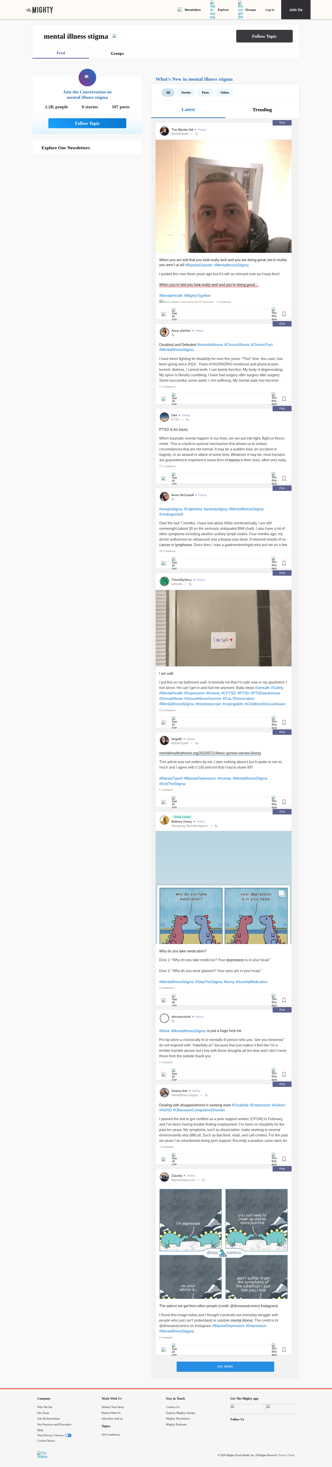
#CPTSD (228, 693)
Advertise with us (112, 1418)
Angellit (177, 739)
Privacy (282, 1455)
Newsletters (193, 9)
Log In (269, 9)
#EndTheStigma (172, 784)
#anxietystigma (215, 509)
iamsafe (176, 584)
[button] (264, 36)
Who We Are (44, 1407)
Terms (291, 1455)
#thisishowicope (208, 704)
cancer (164, 545)
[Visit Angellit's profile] (164, 740)
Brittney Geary (182, 821)
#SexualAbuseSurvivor (202, 698)
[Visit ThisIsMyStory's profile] (164, 581)
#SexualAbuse (171, 698)
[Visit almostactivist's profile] (164, 1018)
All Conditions (111, 1434)
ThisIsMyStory (182, 580)
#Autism (278, 1105)
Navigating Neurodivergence (189, 826)
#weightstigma (170, 509)
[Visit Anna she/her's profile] (164, 332)
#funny (229, 982)
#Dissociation (244, 698)
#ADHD (165, 1110)
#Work (164, 1031)
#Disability (240, 1105)
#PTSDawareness (265, 693)
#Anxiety (213, 693)
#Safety (277, 688)
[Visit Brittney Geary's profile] (164, 820)
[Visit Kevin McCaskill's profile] (164, 496)
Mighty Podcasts (176, 1424)
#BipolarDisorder (199, 265)
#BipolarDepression (200, 778)
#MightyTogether (197, 296)
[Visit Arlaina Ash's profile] (164, 1092)
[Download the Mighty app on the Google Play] (283, 1409)
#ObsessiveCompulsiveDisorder (199, 1110)
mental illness (242, 1320)
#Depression (194, 693)
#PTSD (243, 693)
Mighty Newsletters (178, 1418)
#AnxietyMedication (251, 982)
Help (40, 1430)
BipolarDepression (183, 1180)
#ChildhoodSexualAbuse (265, 704)
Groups (250, 9)
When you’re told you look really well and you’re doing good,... (208, 285)
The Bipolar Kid (182, 129)
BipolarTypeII (180, 743)
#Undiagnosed (171, 514)
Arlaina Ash (179, 1091)
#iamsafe (262, 688)
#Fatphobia (193, 509)
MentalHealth (180, 133)
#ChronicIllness (236, 345)
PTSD (175, 419)
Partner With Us (111, 1413)
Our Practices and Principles (54, 1424)
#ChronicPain (262, 345)
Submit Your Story (113, 1407)
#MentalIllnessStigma (231, 265)
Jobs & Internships (48, 1418)
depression (235, 960)
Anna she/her (181, 330)
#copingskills (232, 704)
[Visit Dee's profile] (164, 416)
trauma (234, 460)
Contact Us (173, 1407)
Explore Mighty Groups (180, 1413)
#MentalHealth (171, 296)
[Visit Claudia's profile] (164, 1177)
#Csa (227, 698)
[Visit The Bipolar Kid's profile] (164, 131)
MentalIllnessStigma (184, 1095)
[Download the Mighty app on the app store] (247, 1409)
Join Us (295, 9)
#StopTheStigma (208, 982)
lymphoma (183, 545)
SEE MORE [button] (225, 1366)
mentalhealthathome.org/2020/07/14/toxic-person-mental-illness (210, 753)
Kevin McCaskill (183, 495)
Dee (174, 415)
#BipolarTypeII (170, 778)
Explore (223, 9)
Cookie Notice (46, 1440)
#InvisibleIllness (210, 345)
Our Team (43, 1413)
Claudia (177, 1175)
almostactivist (181, 1016)
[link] (39, 10)
